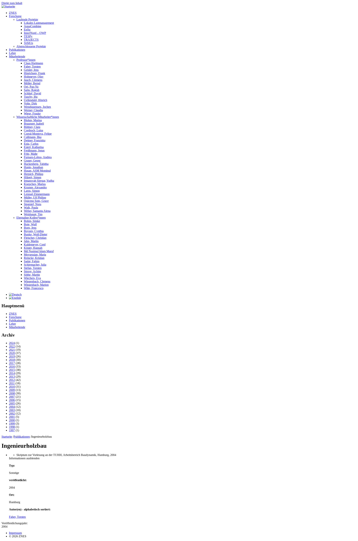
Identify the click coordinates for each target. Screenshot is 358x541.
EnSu (27, 29)
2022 (12, 346)
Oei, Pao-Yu (31, 86)
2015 (12, 369)
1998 (12, 427)
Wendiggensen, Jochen (37, 106)
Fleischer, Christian (35, 237)
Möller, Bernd (32, 83)
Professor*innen (25, 59)
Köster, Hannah (33, 247)
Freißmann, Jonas (34, 150)
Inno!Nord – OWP (35, 33)
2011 (12, 383)
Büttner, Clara (32, 127)
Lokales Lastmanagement (39, 22)
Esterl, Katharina (34, 147)
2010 (12, 386)
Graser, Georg (32, 160)
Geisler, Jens (31, 69)
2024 (12, 343)
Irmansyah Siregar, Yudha (39, 180)
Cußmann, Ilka (32, 137)
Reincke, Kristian (34, 257)
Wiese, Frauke (32, 113)
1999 (12, 423)
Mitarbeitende (17, 56)
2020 (12, 353)
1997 (12, 430)
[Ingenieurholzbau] (15, 294)
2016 (12, 366)
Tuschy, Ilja (30, 96)
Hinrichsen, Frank (34, 73)
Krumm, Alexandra (35, 187)
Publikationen (17, 49)
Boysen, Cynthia (34, 231)
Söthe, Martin (32, 274)
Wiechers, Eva (32, 278)
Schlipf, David (32, 93)
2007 (12, 396)
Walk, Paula (31, 207)
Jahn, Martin (31, 241)
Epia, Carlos (31, 143)
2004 (12, 406)
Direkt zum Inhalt (11, 3)
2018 (12, 359)
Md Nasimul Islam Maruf (39, 251)
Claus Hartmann (33, 63)
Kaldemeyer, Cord (34, 244)
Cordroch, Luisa (33, 130)
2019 (12, 356)
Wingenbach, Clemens (37, 281)
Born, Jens (30, 227)
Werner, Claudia (33, 110)
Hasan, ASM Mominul (37, 170)
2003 (12, 410)
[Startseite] (8, 6)
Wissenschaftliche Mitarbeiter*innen (37, 116)
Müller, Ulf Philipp (35, 197)
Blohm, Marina (33, 120)
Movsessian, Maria (35, 254)
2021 (12, 349)
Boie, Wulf (30, 224)
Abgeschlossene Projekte (31, 46)
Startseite (6, 436)
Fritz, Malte (30, 153)
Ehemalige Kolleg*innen (31, 217)
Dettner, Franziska (34, 140)
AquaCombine (32, 26)
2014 (12, 373)
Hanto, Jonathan (33, 167)
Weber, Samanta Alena (37, 210)
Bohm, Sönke (32, 221)
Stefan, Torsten (33, 268)
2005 (12, 403)
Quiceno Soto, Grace (36, 200)
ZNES (13, 12)
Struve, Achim (32, 271)
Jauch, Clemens (33, 80)
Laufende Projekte (27, 19)
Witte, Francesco (33, 288)
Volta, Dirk (30, 103)
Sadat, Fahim (31, 261)
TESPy (28, 36)
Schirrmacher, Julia (35, 264)
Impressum (15, 532)
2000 (12, 420)
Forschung (15, 16)
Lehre (12, 53)
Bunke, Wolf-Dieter (35, 234)
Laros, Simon (32, 190)
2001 (12, 416)
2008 (12, 393)
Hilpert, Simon (32, 177)
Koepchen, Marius (35, 184)
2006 (12, 400)
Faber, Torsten (32, 66)
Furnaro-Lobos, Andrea (38, 157)
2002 (12, 413)
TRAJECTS (31, 39)
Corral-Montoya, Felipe (38, 133)
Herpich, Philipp (33, 174)
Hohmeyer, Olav (33, 76)
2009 (12, 390)
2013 (12, 376)
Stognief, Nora (32, 204)
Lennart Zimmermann (37, 194)
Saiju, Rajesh (31, 90)
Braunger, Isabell (34, 123)
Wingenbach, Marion (36, 284)
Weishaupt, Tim (33, 214)
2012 (12, 379)
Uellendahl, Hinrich (35, 100)
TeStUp (28, 43)
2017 (12, 363)
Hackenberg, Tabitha (36, 163)
